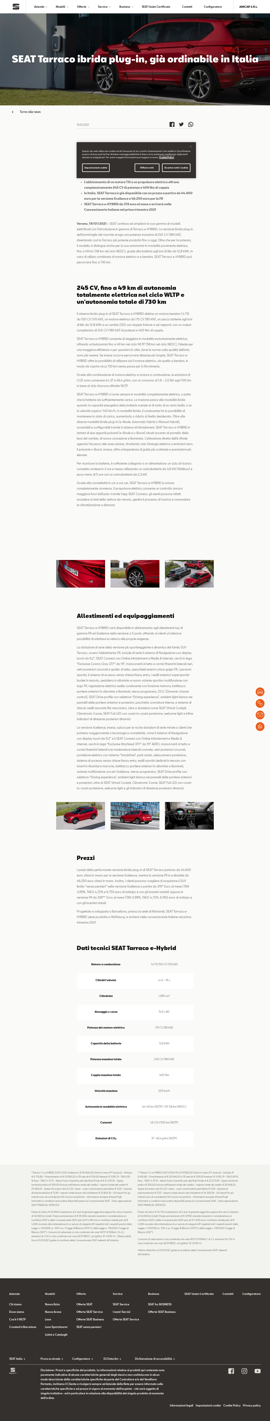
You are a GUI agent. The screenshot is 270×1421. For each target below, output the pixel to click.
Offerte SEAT (84, 1304)
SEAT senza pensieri (88, 1326)
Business (124, 6)
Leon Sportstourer (56, 1326)
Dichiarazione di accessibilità (150, 1358)
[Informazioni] (260, 715)
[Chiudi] (191, 147)
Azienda (39, 6)
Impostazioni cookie (95, 167)
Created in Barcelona (22, 1326)
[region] (136, 160)
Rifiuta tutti (147, 167)
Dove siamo (16, 1311)
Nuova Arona (53, 1311)
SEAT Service (121, 1304)
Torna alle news (30, 111)
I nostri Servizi (121, 1311)
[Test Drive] (260, 691)
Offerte (81, 6)
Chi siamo (15, 1304)
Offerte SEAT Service (89, 1311)
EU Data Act (111, 1358)
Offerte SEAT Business (90, 1319)
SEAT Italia (15, 1358)
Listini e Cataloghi (56, 1334)
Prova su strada (50, 1358)
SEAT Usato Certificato (156, 6)
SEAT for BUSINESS (160, 1304)
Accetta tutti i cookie (176, 167)
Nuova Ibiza (52, 1304)
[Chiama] (260, 703)
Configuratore (213, 6)
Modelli (60, 6)
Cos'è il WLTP (17, 1319)
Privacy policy (252, 1405)
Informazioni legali (181, 1405)
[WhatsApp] (260, 726)
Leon (48, 1319)
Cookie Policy (232, 1405)
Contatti (187, 6)
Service (103, 6)
